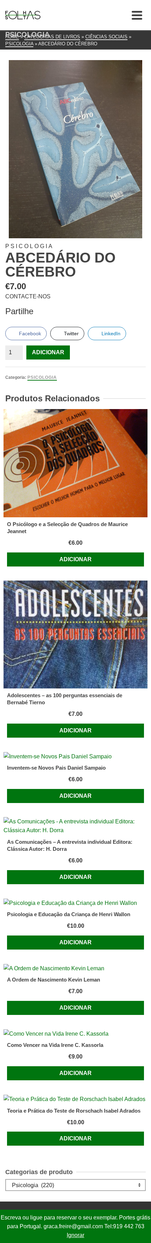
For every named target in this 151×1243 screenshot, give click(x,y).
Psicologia (42, 377)
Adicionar (48, 352)
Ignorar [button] (75, 1235)
